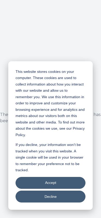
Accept (50, 183)
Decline (51, 196)
